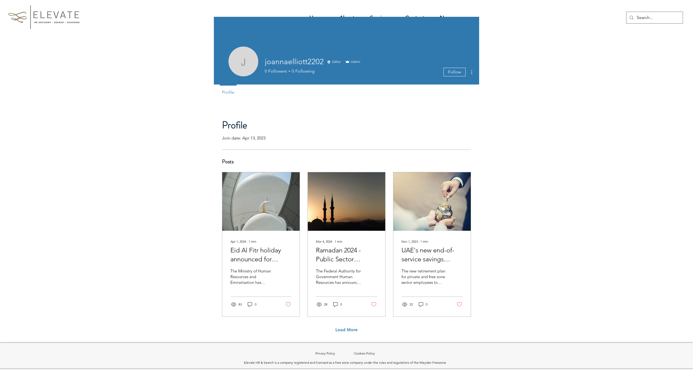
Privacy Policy (334, 353)
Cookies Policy (364, 353)
